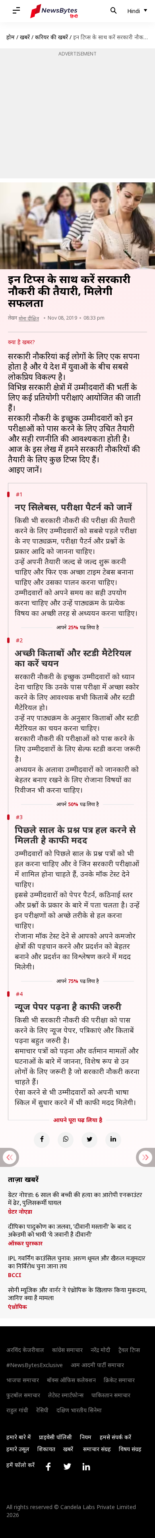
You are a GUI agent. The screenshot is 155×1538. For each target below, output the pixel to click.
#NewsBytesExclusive (34, 1365)
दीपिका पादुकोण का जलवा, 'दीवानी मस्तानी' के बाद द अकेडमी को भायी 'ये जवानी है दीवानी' (69, 1231)
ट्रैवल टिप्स (129, 1350)
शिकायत (46, 1449)
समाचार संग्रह (97, 1449)
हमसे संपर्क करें (115, 1437)
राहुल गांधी (17, 1410)
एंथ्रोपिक (17, 1306)
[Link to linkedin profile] (86, 1466)
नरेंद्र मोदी (100, 1350)
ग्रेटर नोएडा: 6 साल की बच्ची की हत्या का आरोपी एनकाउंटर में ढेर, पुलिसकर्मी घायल (75, 1199)
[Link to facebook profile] (48, 1466)
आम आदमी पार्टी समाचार (97, 1365)
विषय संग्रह (130, 1449)
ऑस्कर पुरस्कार (25, 1243)
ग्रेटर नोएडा (20, 1211)
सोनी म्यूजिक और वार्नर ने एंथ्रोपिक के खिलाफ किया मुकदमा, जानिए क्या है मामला (77, 1294)
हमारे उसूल (17, 1449)
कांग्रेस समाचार (67, 1350)
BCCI (14, 1275)
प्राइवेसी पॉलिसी (55, 1437)
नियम (85, 1437)
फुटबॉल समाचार (23, 1395)
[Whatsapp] (66, 1140)
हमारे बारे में (18, 1437)
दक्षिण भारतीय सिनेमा (79, 1410)
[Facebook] (42, 1140)
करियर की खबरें (51, 37)
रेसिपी (42, 1410)
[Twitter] (89, 1140)
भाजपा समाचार (22, 1380)
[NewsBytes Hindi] (54, 11)
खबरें (25, 37)
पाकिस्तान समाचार (110, 1395)
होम (10, 37)
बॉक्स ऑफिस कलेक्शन (71, 1380)
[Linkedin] (113, 1140)
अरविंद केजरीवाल (25, 1350)
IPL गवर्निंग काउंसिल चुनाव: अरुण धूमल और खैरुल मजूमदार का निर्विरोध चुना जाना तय (76, 1263)
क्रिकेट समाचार (119, 1380)
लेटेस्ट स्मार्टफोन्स (65, 1395)
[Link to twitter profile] (67, 1466)
